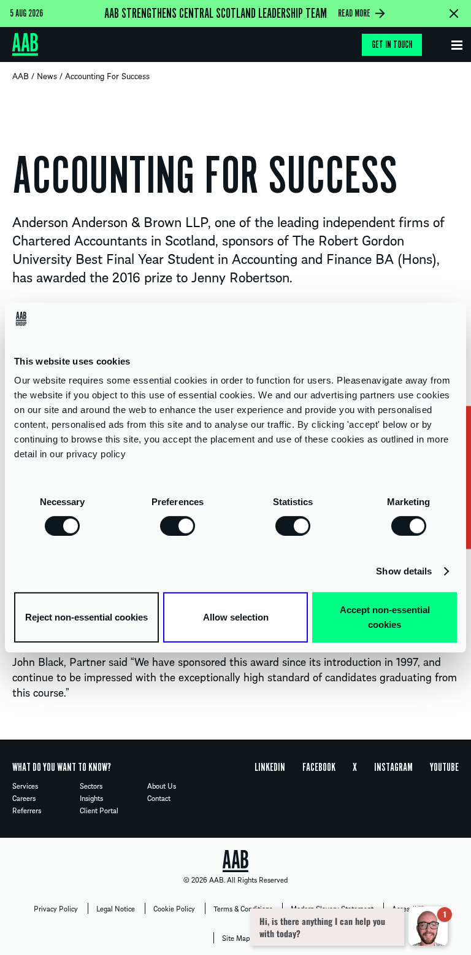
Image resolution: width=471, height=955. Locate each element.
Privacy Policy (56, 908)
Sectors (91, 785)
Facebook (318, 767)
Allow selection (236, 617)
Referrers (26, 810)
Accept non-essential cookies (385, 617)
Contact (158, 797)
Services (25, 785)
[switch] (177, 525)
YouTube (444, 767)
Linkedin (270, 767)
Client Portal (99, 810)
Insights (91, 797)
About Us (161, 785)
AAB (20, 75)
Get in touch (392, 45)
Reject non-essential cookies (86, 617)
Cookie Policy (174, 908)
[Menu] (456, 43)
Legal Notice (115, 908)
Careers (24, 797)
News (47, 75)
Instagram (393, 767)
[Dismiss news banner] (453, 13)
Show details (404, 571)
